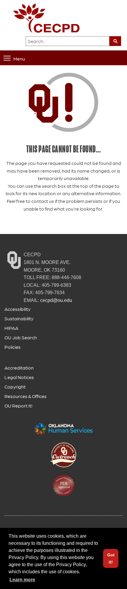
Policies (12, 347)
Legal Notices (19, 377)
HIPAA (11, 328)
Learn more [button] (22, 579)
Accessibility (17, 309)
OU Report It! (18, 405)
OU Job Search (20, 337)
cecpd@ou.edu (56, 300)
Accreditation (19, 367)
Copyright (15, 386)
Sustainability (18, 318)
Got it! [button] (111, 558)
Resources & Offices (25, 396)
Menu (19, 58)
